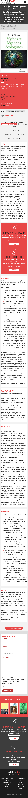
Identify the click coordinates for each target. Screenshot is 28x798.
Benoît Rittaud (10, 111)
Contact (21, 788)
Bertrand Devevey (10, 116)
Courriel (5, 646)
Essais (14, 25)
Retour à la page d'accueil (14, 628)
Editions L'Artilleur (19, 111)
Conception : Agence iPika (14, 796)
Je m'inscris (14, 244)
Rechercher (7, 788)
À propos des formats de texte (10, 676)
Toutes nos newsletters (14, 241)
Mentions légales (19, 794)
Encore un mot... (20, 134)
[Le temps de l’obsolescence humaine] (5, 708)
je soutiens (14, 270)
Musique (7, 786)
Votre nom (5, 639)
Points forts (16, 130)
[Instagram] (19, 774)
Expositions (7, 784)
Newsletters (21, 786)
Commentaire (6, 657)
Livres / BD (8, 25)
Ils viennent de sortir (8, 124)
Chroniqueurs (21, 782)
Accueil (2, 25)
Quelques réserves (8, 134)
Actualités (21, 780)
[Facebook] (15, 774)
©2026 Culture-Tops (10, 794)
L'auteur (18, 138)
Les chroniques (21, 784)
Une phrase (11, 138)
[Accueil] (8, 2)
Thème (9, 130)
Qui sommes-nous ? (21, 778)
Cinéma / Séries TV (7, 782)
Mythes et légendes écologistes (8, 26)
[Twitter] (17, 774)
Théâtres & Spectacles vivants (7, 778)
